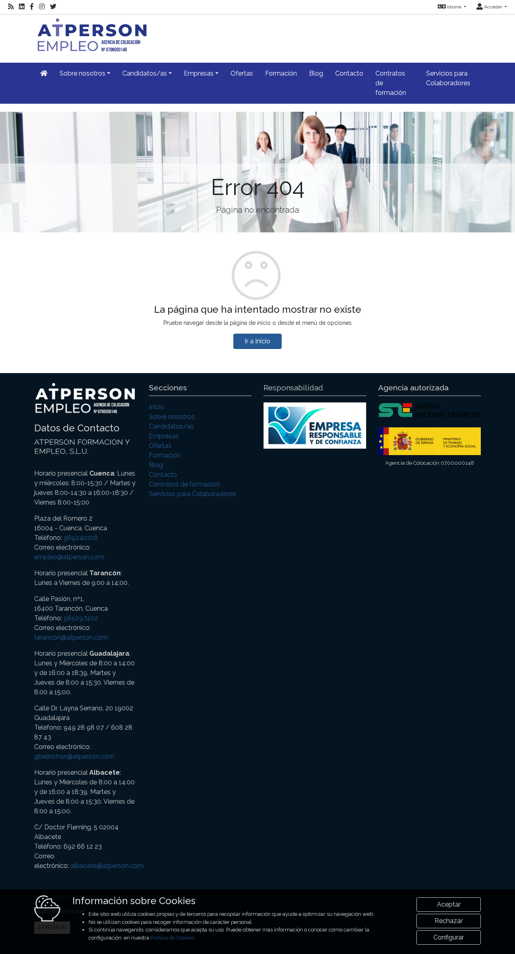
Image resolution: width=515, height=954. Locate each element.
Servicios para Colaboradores (448, 78)
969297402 (81, 618)
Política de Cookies (172, 938)
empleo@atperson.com (69, 557)
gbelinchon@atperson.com (74, 756)
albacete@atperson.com (107, 866)
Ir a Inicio (257, 341)
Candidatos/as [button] (144, 73)
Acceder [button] (493, 7)
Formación (281, 73)
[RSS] (11, 7)
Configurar (448, 937)
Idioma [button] (454, 7)
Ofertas (242, 73)
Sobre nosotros (172, 417)
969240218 (81, 538)
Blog (316, 73)
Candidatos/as (171, 426)
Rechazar (449, 921)
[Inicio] (90, 34)
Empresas (164, 436)
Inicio (156, 407)
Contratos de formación (390, 83)
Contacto (349, 73)
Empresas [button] (199, 73)
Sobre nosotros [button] (82, 73)
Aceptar (449, 904)
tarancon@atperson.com (71, 637)
